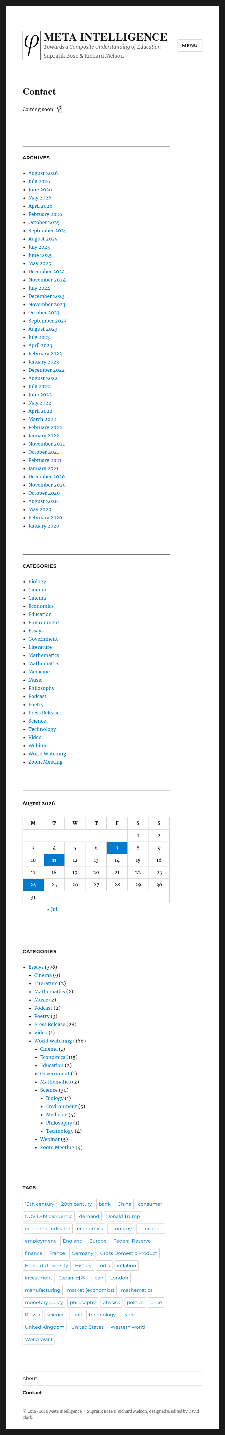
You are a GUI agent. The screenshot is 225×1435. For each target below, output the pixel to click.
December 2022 (46, 370)
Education (40, 614)
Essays (36, 631)
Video (35, 737)
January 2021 (43, 468)
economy (121, 1228)
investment (38, 1278)
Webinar (38, 745)
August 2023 (42, 329)
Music (35, 680)
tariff (76, 1315)
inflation (126, 1265)
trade (128, 1315)
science (56, 1315)
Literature (40, 647)
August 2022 (43, 378)
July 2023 (39, 337)
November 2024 (47, 280)
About (30, 1378)
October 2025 (44, 222)
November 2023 (46, 304)
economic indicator (47, 1228)
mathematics (137, 1290)
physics (111, 1302)
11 (54, 860)
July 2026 (39, 181)
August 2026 (43, 173)
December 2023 (46, 296)
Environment (43, 622)
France (57, 1253)
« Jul (52, 909)
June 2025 (40, 255)
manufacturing (42, 1290)
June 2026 (40, 189)
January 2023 (43, 362)
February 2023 (45, 353)
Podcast (37, 696)
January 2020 (43, 526)
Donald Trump (123, 1216)
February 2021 (44, 460)
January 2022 (43, 435)
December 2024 (46, 271)
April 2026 (40, 206)
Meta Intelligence (106, 36)
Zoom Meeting (45, 762)
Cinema (37, 590)
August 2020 (43, 501)
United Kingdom (44, 1327)
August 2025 (43, 239)
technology (102, 1315)
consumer (150, 1204)
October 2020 (44, 493)
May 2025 (39, 263)
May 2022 (39, 403)
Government (43, 639)
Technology (42, 729)
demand (89, 1216)
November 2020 (47, 485)
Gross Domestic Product (128, 1253)
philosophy (83, 1302)
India (104, 1265)
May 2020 (39, 509)
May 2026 (40, 198)
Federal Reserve (132, 1241)
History (83, 1265)
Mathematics (43, 655)
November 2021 (46, 444)
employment (40, 1241)
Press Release (43, 713)
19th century (39, 1204)
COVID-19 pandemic (48, 1216)
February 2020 (45, 518)
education (151, 1228)
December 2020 (46, 477)
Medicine (39, 672)
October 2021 (43, 452)
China (124, 1204)
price (156, 1302)
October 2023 (43, 312)
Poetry (36, 704)
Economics (41, 606)
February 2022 (45, 427)
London (119, 1278)
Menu (190, 45)
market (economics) (90, 1290)
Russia (32, 1315)
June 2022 (40, 394)
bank (105, 1204)
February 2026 (45, 214)
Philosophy (41, 688)
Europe (98, 1241)
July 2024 (39, 288)
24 (33, 885)
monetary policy (44, 1302)
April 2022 (40, 411)
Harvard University (46, 1265)
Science (37, 721)
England (73, 1241)
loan (98, 1278)
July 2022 (39, 386)
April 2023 (40, 345)
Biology (37, 581)
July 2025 (39, 247)
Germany (82, 1253)
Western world (127, 1327)
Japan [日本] (73, 1278)
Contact (32, 1392)
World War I (38, 1339)
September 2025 (47, 230)
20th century (76, 1204)
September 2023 (47, 321)
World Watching (47, 754)
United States (87, 1327)
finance (33, 1253)
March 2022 (42, 419)
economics (90, 1228)
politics (135, 1302)
